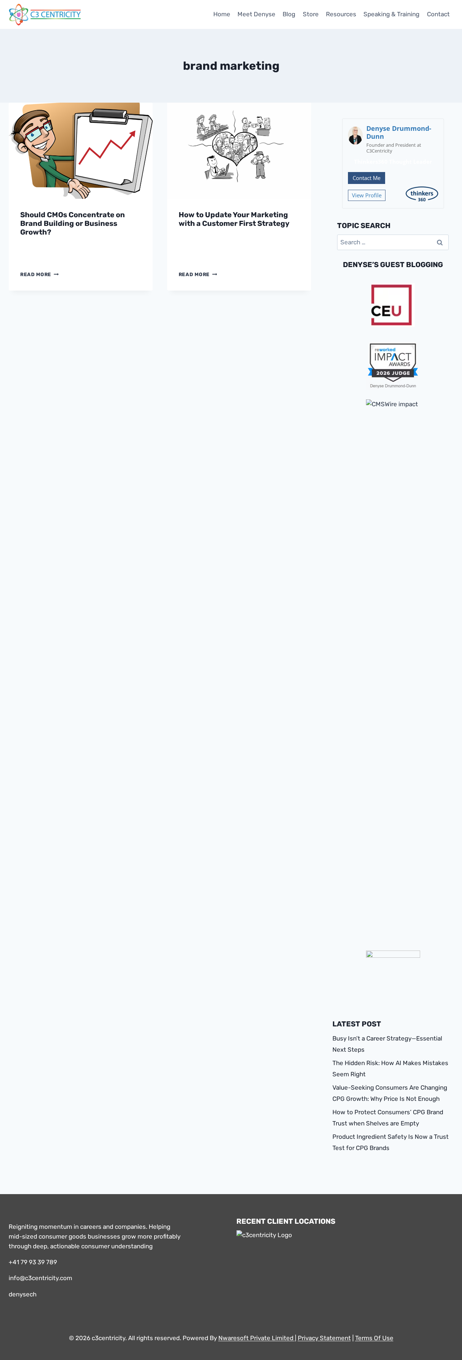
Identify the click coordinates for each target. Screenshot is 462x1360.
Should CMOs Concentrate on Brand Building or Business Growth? (72, 223)
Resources (341, 14)
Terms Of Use (374, 1338)
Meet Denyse (256, 14)
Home (221, 14)
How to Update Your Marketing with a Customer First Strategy (234, 219)
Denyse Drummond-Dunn (398, 132)
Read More (39, 274)
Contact (438, 14)
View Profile (367, 195)
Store (311, 14)
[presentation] (81, 151)
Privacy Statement (324, 1338)
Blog (289, 14)
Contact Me (366, 177)
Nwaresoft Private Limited (255, 1338)
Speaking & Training (391, 14)
